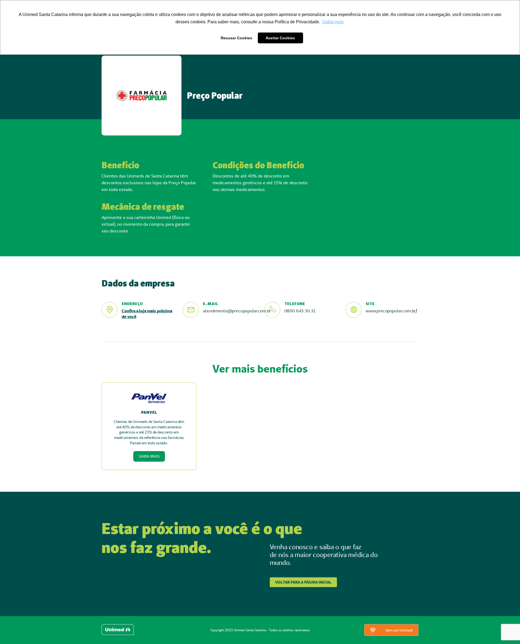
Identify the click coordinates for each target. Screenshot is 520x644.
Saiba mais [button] (333, 22)
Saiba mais (149, 456)
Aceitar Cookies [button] (280, 38)
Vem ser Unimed (399, 630)
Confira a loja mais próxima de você (147, 313)
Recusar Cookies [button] (236, 38)
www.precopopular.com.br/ (391, 311)
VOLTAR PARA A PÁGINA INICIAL (303, 582)
